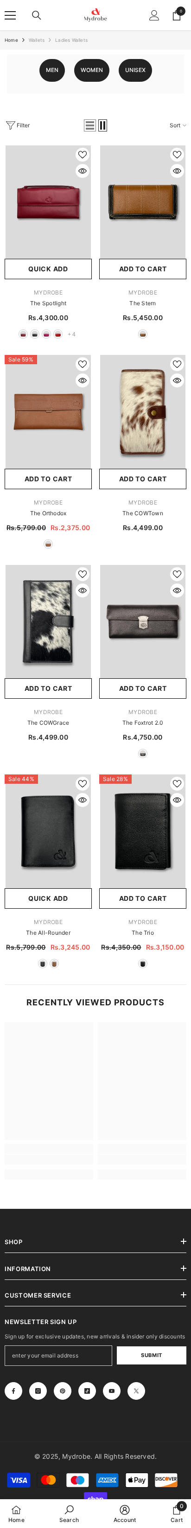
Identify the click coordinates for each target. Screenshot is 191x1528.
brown (142, 334)
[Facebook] (13, 1391)
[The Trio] (142, 831)
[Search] (36, 15)
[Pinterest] (62, 1391)
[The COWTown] (142, 411)
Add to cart (143, 269)
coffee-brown (142, 753)
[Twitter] (136, 1391)
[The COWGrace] (48, 621)
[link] (49, 1159)
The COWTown (142, 513)
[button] (90, 125)
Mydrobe (48, 292)
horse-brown (48, 544)
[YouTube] (112, 1391)
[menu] (10, 15)
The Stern (142, 303)
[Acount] (154, 15)
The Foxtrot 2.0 (143, 722)
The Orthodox (48, 513)
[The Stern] (142, 202)
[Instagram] (38, 1391)
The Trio (143, 932)
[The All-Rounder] (48, 831)
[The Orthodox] (48, 411)
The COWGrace (48, 722)
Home (11, 40)
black (34, 334)
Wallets (37, 40)
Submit (151, 1355)
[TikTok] (87, 1391)
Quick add (48, 269)
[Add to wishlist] (82, 155)
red (58, 334)
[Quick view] (82, 171)
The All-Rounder (48, 932)
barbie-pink (46, 334)
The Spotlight (48, 303)
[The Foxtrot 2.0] (142, 621)
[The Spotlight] (48, 202)
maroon (23, 334)
